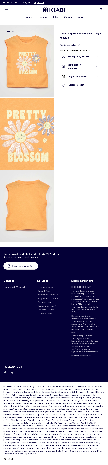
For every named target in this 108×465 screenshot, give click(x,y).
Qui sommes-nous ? (47, 306)
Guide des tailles (68, 45)
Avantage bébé (44, 302)
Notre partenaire (82, 280)
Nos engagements (46, 310)
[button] (81, 57)
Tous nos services (46, 287)
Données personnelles (81, 355)
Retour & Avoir (44, 291)
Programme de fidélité (48, 298)
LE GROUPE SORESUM (81, 287)
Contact (8, 280)
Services (42, 280)
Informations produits (48, 294)
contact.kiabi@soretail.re (15, 287)
